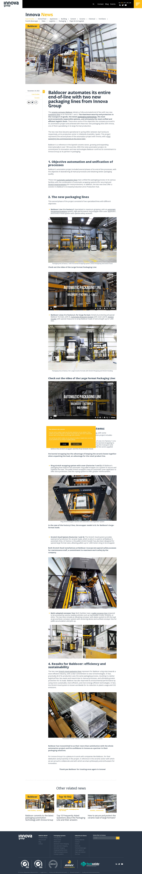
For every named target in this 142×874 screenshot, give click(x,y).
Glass (43, 21)
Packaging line (57, 837)
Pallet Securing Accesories (61, 852)
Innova (39, 14)
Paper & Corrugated (77, 21)
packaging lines (54, 114)
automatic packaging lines (67, 180)
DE (130, 3)
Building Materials (79, 839)
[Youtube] (126, 5)
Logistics (52, 21)
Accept (64, 444)
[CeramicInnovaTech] (102, 804)
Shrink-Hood (57, 842)
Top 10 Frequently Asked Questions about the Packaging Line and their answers (71, 817)
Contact (101, 4)
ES (119, 3)
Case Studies (29, 19)
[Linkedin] (120, 5)
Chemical (92, 19)
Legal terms (43, 872)
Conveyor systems (59, 854)
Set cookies (76, 444)
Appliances (54, 19)
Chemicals (77, 846)
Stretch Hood (57, 839)
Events (112, 4)
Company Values (43, 837)
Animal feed (42, 19)
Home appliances (79, 850)
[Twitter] (123, 5)
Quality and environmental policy (91, 872)
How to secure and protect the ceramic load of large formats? (102, 816)
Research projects (75, 872)
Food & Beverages (31, 21)
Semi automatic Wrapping (60, 846)
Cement (73, 19)
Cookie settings (71, 439)
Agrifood (77, 837)
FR (127, 3)
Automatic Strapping (59, 848)
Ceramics (77, 842)
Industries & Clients (81, 835)
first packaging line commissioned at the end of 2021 (79, 137)
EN (122, 3)
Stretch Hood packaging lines (70, 671)
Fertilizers (102, 19)
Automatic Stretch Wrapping (61, 844)
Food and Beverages (80, 848)
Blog (107, 4)
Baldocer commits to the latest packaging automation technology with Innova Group (39, 817)
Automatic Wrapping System (82, 317)
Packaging (62, 21)
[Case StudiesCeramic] (39, 804)
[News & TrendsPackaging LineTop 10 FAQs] (71, 804)
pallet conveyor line (99, 613)
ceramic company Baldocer (62, 112)
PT (125, 3)
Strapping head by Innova (60, 850)
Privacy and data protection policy (58, 872)
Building (64, 19)
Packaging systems (59, 835)
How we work (42, 839)
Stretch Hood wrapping (57, 184)
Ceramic (82, 19)
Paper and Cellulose (80, 852)
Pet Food (77, 854)
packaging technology (87, 117)
